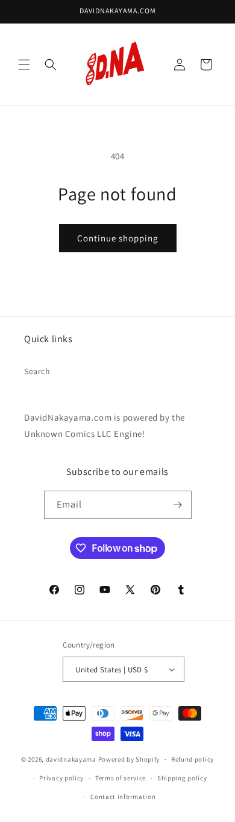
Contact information (122, 796)
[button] (24, 64)
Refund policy (192, 759)
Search (37, 371)
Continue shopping (117, 238)
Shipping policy (182, 778)
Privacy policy (61, 778)
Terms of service (120, 778)
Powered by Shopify (129, 759)
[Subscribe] (177, 505)
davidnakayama (71, 759)
